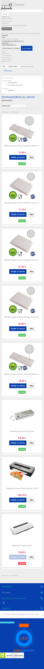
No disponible (12, 83)
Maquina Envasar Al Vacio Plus (22, 431)
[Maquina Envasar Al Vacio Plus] (22, 414)
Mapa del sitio (6, 61)
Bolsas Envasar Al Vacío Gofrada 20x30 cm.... (22, 260)
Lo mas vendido (7, 55)
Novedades (5, 54)
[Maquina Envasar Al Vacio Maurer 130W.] (22, 471)
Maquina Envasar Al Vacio (22, 545)
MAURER (11, 90)
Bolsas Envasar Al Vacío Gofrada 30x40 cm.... (22, 317)
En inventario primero (15, 85)
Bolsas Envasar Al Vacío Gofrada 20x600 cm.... (22, 145)
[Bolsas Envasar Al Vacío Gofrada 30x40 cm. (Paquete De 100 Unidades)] (22, 300)
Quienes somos (7, 59)
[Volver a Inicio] (4, 66)
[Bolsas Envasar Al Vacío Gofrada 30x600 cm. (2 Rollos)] (22, 357)
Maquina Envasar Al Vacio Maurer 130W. (22, 488)
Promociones (6, 57)
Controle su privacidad (7, 622)
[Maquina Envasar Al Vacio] (22, 528)
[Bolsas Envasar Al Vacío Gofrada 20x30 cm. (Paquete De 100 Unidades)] (22, 243)
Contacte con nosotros (9, 3)
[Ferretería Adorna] (7, 8)
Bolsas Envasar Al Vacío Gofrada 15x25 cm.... (22, 203)
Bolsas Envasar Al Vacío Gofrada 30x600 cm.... (22, 374)
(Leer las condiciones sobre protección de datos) (22, 615)
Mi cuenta (6, 592)
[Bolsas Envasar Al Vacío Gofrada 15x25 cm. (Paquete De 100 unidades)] (22, 185)
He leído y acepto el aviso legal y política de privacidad (21, 614)
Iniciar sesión (6, 1)
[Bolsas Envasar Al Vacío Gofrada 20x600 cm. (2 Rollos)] (22, 128)
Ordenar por (6, 106)
